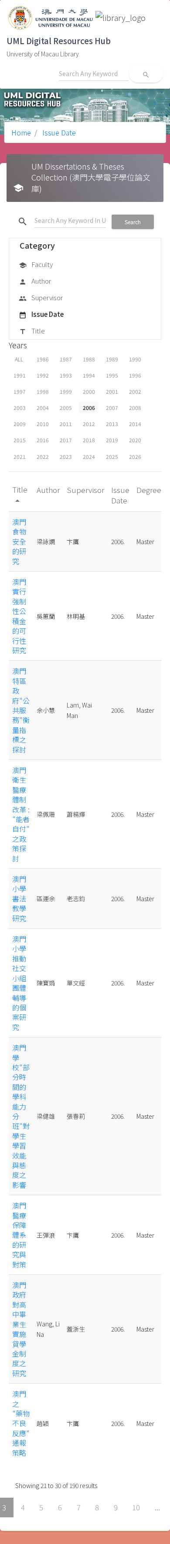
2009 (20, 423)
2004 (43, 407)
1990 (135, 359)
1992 (43, 375)
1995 (112, 375)
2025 (112, 456)
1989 (112, 359)
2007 (112, 407)
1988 (89, 359)
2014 (135, 423)
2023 (66, 456)
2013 (112, 423)
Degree (148, 489)
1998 (43, 391)
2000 (89, 391)
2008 (135, 407)
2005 (66, 407)
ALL (19, 359)
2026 (135, 456)
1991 (20, 375)
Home (21, 132)
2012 (89, 423)
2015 (20, 440)
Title (32, 331)
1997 (20, 391)
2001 (112, 391)
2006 (89, 407)
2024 (89, 456)
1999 (66, 391)
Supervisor (41, 297)
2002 (135, 391)
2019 (112, 440)
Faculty (36, 264)
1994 (89, 375)
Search (133, 222)
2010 (43, 423)
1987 (66, 359)
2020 (135, 440)
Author (35, 281)
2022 (43, 456)
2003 (20, 407)
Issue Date (58, 132)
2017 (66, 440)
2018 (89, 440)
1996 (135, 375)
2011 (66, 423)
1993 (66, 375)
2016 (43, 440)
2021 (20, 456)
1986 (43, 359)
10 (136, 1507)
